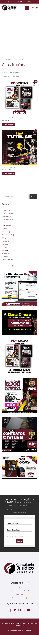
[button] (19, 2)
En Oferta (9, 60)
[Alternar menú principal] (27, 8)
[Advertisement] (19, 32)
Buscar (33, 196)
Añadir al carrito (8, 124)
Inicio (3, 60)
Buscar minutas (7, 193)
